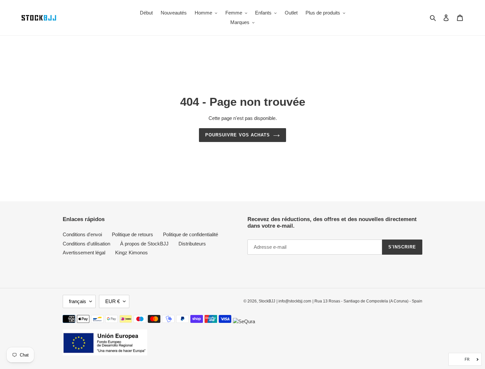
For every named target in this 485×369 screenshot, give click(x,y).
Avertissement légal (84, 252)
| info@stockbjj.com (293, 301)
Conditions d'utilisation (86, 243)
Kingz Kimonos (131, 252)
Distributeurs (192, 243)
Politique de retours (132, 234)
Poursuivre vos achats (237, 134)
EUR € (112, 301)
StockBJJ (267, 301)
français (77, 301)
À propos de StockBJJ (144, 243)
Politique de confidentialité (190, 234)
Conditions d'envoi (82, 234)
